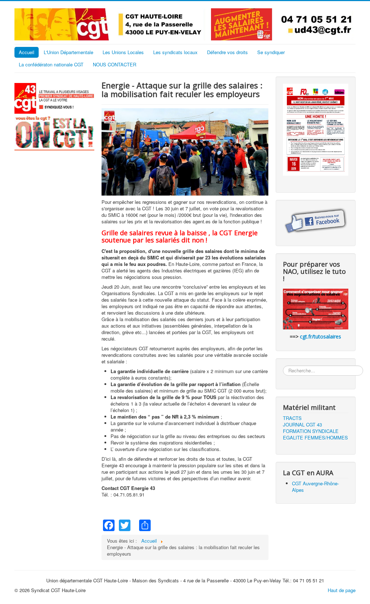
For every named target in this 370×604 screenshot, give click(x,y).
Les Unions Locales (123, 52)
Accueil (26, 52)
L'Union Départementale (68, 52)
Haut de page (342, 590)
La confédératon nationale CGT (51, 64)
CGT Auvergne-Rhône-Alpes (315, 486)
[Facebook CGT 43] (315, 220)
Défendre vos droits (227, 52)
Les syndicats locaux (175, 52)
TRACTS (292, 418)
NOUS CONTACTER (114, 64)
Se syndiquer (271, 52)
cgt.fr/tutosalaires (320, 336)
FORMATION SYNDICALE (311, 431)
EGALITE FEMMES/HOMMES (315, 437)
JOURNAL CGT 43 (302, 424)
